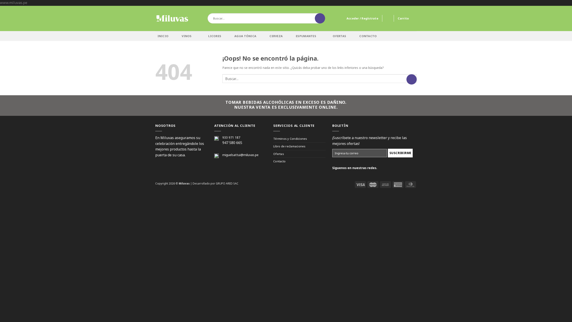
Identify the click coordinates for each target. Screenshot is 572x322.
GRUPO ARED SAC (227, 183)
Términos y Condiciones (290, 139)
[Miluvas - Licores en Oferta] (172, 18)
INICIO (163, 36)
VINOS (186, 36)
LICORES (214, 36)
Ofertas (278, 154)
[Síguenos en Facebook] (399, 35)
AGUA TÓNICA (245, 36)
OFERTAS (339, 36)
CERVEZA (276, 36)
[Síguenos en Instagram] (406, 35)
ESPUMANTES (306, 36)
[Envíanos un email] (413, 35)
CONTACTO (368, 36)
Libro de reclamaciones (289, 146)
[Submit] (320, 18)
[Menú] (202, 18)
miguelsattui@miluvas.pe (240, 155)
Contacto (279, 161)
